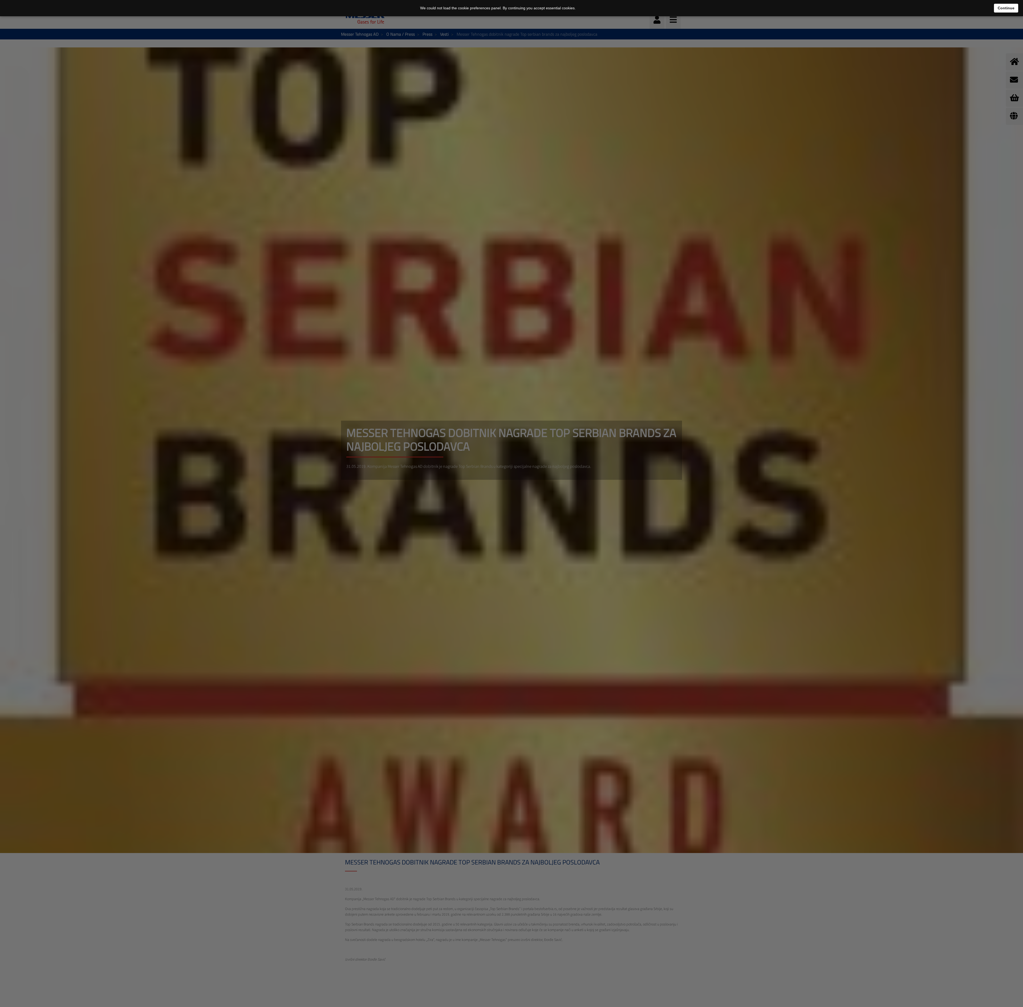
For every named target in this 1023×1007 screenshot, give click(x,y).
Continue (1006, 8)
